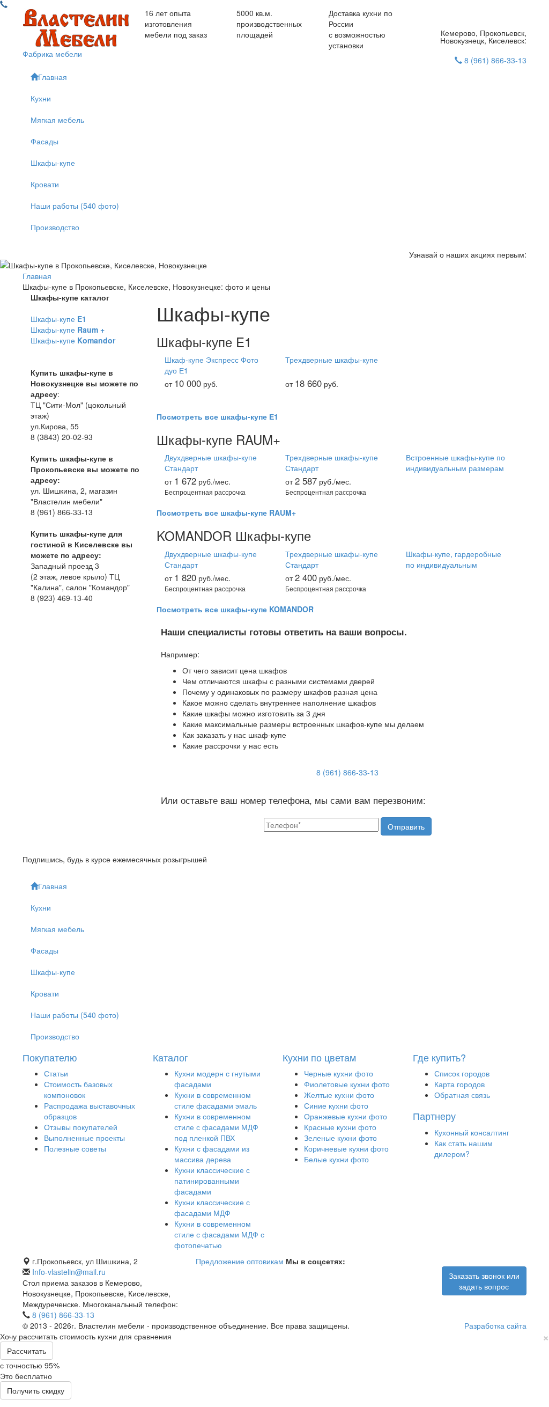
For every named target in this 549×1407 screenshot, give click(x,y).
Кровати (45, 184)
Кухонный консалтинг (471, 1132)
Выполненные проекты (84, 1137)
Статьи (56, 1073)
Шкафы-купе (53, 162)
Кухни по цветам (319, 1057)
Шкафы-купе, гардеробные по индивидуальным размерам (453, 559)
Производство (55, 227)
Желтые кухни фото (339, 1094)
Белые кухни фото (336, 1159)
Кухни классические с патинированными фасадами (212, 1180)
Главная (52, 76)
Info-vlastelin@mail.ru (69, 1271)
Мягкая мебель (57, 119)
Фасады (44, 141)
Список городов (461, 1073)
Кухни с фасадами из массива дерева (211, 1153)
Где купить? (439, 1057)
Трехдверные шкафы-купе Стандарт (331, 462)
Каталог (170, 1057)
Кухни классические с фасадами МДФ (212, 1207)
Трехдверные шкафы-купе (331, 359)
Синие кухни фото (336, 1105)
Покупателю (50, 1057)
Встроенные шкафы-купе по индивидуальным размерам (455, 462)
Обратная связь (462, 1094)
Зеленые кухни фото (340, 1137)
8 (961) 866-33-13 (495, 60)
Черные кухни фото (338, 1073)
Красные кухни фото (340, 1127)
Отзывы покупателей (80, 1127)
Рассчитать (26, 1350)
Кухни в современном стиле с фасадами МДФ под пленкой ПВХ (216, 1127)
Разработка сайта (495, 1325)
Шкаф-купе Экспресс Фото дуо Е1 (211, 365)
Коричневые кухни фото (346, 1148)
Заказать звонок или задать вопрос (484, 1281)
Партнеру (434, 1116)
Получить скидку (35, 1390)
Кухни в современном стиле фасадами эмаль (215, 1100)
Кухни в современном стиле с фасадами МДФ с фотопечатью (219, 1234)
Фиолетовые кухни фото (347, 1084)
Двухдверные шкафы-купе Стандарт (211, 462)
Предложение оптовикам (240, 1261)
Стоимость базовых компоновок (78, 1089)
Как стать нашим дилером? (463, 1148)
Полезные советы (75, 1148)
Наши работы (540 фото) (75, 205)
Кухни (41, 98)
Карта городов (459, 1084)
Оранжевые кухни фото (345, 1116)
